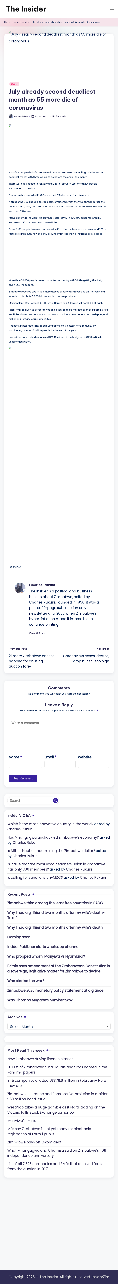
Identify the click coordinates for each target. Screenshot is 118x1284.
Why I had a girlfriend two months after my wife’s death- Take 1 (56, 915)
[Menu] (112, 9)
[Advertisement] (30, 256)
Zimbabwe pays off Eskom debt (34, 1142)
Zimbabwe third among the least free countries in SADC (55, 903)
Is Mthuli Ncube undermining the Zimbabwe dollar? (51, 850)
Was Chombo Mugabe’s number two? (40, 1000)
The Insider (26, 8)
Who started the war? (25, 980)
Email (50, 757)
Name (15, 757)
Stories (14, 84)
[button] (37, 633)
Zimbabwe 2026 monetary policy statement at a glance (55, 990)
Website (85, 757)
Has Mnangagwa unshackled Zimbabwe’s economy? (53, 837)
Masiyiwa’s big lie (21, 1120)
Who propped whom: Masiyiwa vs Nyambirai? (46, 956)
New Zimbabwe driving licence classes (40, 1059)
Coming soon (19, 937)
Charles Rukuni (42, 585)
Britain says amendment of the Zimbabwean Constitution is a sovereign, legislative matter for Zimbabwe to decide (58, 969)
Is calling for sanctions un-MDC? (35, 877)
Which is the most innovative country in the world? (50, 824)
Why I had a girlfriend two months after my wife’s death (55, 927)
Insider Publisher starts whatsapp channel (43, 946)
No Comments (59, 116)
